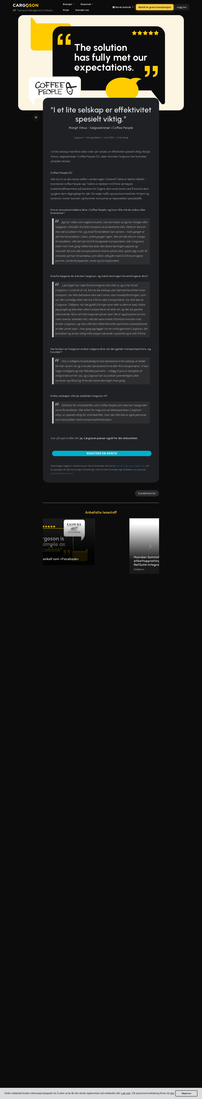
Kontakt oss (82, 10)
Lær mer (125, 1093)
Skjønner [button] (186, 1093)
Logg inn (181, 7)
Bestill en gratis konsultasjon (155, 7)
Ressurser (86, 4)
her (172, 1093)
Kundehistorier (147, 493)
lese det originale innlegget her (130, 465)
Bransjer (67, 4)
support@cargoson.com (61, 473)
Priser (66, 10)
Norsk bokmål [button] (123, 7)
